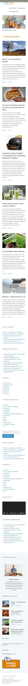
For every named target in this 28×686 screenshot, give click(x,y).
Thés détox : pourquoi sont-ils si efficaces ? (17, 621)
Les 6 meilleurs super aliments (13, 251)
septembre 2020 (8, 385)
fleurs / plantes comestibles (11, 407)
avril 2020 (6, 394)
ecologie (6, 405)
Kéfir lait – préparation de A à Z (13, 297)
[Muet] (21, 513)
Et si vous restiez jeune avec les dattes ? (14, 334)
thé (4, 426)
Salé (5, 417)
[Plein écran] (23, 513)
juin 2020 (6, 390)
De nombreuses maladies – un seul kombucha (14, 355)
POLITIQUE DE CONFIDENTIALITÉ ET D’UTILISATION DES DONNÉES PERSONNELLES (12, 681)
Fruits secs (6, 408)
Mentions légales (7, 678)
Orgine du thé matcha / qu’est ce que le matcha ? (13, 205)
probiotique (7, 415)
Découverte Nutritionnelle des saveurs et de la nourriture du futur (13, 107)
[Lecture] (4, 513)
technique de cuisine (9, 424)
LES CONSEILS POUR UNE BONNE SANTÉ (13, 364)
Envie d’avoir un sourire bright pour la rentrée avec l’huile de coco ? (14, 340)
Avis (14, 654)
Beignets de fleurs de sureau (9, 30)
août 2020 (6, 387)
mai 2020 (6, 392)
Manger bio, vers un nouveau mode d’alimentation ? (13, 367)
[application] (14, 508)
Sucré (5, 421)
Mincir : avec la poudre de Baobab (11, 60)
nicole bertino (7, 363)
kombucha (6, 412)
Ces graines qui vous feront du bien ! (14, 343)
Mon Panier (22, 8)
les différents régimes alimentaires (13, 414)
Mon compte (13, 8)
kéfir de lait (7, 410)
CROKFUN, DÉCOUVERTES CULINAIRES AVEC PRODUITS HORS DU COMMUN (13, 155)
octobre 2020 (7, 383)
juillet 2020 (7, 388)
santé (5, 419)
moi (15, 676)
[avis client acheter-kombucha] (11, 668)
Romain (4, 82)
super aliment (7, 423)
